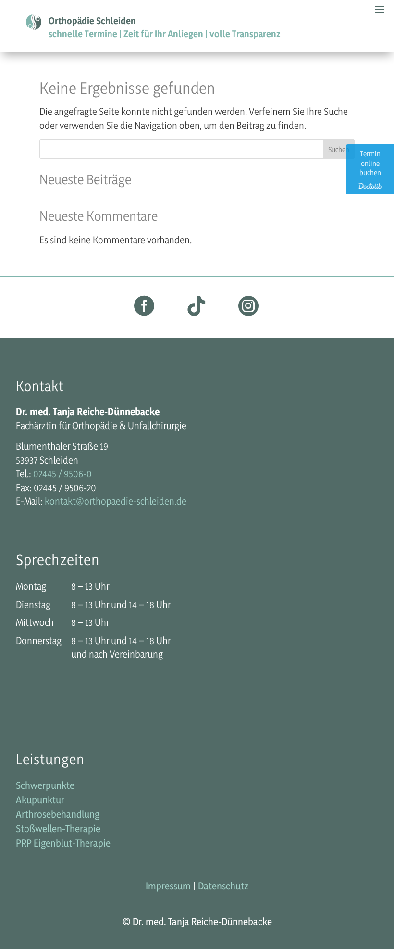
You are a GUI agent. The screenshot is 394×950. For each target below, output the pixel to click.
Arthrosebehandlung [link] (57, 815)
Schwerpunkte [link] (45, 786)
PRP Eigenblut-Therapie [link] (63, 844)
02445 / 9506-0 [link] (62, 474)
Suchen (338, 149)
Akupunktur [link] (40, 801)
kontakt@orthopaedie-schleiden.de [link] (115, 501)
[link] (144, 311)
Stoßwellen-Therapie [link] (58, 830)
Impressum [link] (168, 886)
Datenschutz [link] (223, 886)
